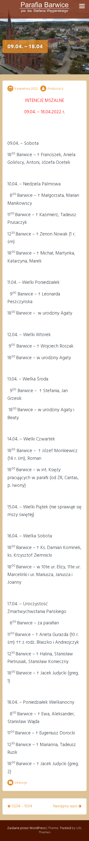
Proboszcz (55, 89)
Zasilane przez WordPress (26, 828)
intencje (21, 783)
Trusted (65, 828)
